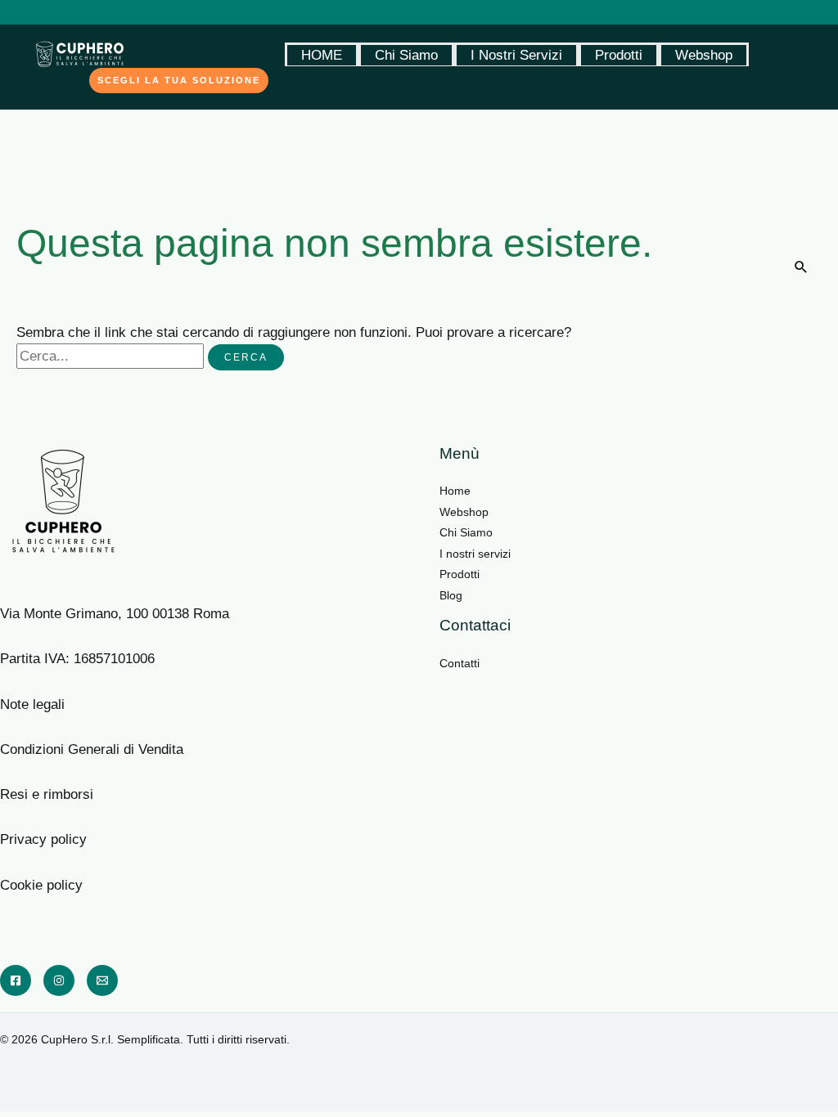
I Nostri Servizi (516, 55)
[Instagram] (58, 980)
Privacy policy (43, 839)
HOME (321, 55)
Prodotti (618, 55)
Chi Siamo (406, 55)
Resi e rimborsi (46, 794)
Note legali (36, 704)
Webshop (703, 55)
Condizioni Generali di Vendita (91, 749)
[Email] (102, 980)
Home (455, 490)
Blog (450, 595)
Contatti (459, 663)
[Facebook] (15, 980)
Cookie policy (41, 885)
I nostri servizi (475, 553)
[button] (178, 80)
